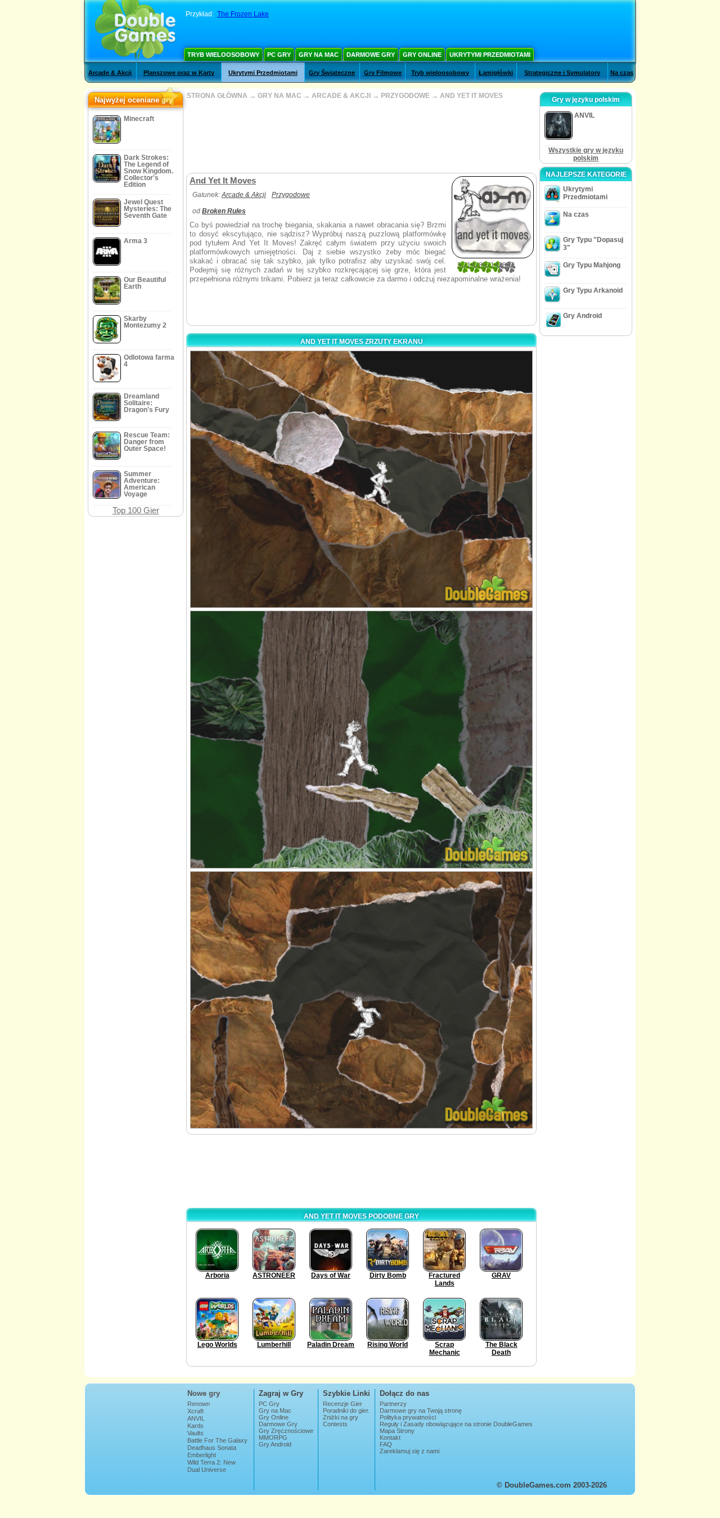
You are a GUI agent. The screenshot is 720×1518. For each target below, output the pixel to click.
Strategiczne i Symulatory (562, 72)
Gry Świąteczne (332, 72)
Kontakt (390, 1437)
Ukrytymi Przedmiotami (489, 54)
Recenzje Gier (342, 1403)
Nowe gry (203, 1393)
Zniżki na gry (340, 1417)
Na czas (621, 72)
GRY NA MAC (280, 96)
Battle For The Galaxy (217, 1440)
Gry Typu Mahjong (591, 265)
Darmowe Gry (370, 54)
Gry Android (582, 316)
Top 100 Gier (135, 510)
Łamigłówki (496, 72)
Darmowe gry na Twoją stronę (421, 1410)
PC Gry (279, 54)
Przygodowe (291, 195)
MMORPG (273, 1437)
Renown (198, 1403)
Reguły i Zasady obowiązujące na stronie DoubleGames (456, 1424)
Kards (195, 1425)
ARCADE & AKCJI (341, 96)
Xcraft (195, 1411)
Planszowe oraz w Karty (178, 72)
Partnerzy (393, 1403)
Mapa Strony (397, 1430)
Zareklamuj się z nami (409, 1451)
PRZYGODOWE (405, 96)
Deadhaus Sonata (211, 1447)
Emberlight (201, 1455)
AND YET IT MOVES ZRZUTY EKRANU (361, 342)
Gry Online (422, 54)
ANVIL (196, 1418)
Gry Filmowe (383, 72)
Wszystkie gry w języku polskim (585, 154)
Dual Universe (206, 1469)
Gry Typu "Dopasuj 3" (593, 244)
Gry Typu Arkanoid (593, 290)
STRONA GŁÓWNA (217, 96)
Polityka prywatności (408, 1417)
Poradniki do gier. (346, 1410)
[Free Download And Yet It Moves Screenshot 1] (361, 479)
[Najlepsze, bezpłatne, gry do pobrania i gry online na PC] (135, 31)
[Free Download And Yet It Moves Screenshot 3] (361, 1000)
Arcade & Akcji (110, 72)
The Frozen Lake (243, 14)
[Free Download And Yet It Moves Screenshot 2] (361, 739)
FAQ (386, 1444)
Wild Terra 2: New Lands (211, 1465)
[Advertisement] (361, 136)
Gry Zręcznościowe (286, 1430)
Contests (335, 1424)
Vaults (195, 1433)
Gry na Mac (319, 54)
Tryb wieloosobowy (223, 54)
